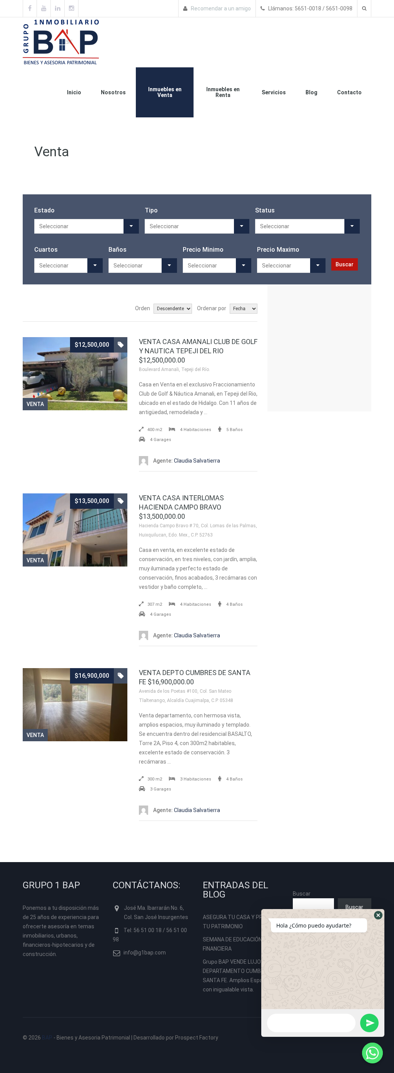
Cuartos (46, 249)
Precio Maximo (278, 249)
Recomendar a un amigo (220, 8)
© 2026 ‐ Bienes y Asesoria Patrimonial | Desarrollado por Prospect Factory (120, 1038)
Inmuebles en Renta (223, 92)
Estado (44, 210)
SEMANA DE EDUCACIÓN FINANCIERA (232, 944)
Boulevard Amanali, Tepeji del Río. (174, 369)
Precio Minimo (203, 249)
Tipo (151, 210)
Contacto (349, 92)
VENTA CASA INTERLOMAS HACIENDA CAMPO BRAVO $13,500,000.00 (181, 507)
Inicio (74, 92)
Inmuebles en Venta (165, 92)
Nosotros (113, 92)
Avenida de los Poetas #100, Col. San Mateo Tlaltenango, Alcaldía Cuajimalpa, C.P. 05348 (186, 696)
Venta (35, 404)
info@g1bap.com (145, 952)
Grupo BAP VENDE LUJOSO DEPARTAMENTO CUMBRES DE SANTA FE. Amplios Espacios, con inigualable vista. (241, 976)
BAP (47, 1038)
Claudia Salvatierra (186, 461)
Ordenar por (211, 308)
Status (265, 210)
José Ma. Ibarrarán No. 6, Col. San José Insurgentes (156, 912)
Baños (118, 249)
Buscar (302, 894)
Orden (142, 308)
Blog (311, 92)
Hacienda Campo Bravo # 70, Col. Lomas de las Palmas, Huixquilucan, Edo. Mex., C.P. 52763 (198, 530)
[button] (378, 915)
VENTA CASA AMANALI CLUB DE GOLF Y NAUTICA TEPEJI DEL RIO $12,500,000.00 (198, 351)
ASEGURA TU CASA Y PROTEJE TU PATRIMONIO (241, 921)
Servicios (274, 92)
